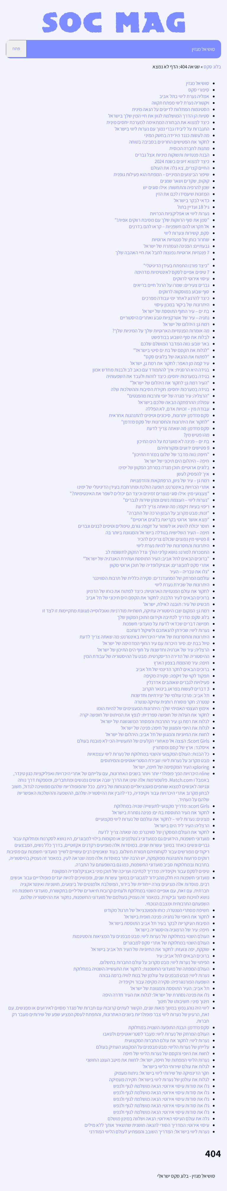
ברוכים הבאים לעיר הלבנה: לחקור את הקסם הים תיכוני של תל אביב (147, 597)
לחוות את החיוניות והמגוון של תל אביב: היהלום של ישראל (157, 734)
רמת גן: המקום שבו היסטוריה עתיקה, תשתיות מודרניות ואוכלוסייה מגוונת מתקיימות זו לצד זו (125, 610)
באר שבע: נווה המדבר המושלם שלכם (175, 343)
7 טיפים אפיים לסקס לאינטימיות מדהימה (171, 272)
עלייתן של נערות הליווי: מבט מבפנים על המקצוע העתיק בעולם (152, 1047)
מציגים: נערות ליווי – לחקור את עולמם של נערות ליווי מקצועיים (152, 819)
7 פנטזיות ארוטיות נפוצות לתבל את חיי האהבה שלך (162, 252)
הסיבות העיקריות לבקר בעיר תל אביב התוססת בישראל (159, 923)
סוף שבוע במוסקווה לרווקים (184, 291)
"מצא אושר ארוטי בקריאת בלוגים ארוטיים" (170, 519)
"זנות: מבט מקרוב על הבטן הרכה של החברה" (168, 513)
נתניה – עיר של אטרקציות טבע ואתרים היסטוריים (164, 317)
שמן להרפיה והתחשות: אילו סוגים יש (176, 187)
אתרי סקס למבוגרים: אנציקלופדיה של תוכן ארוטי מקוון (159, 565)
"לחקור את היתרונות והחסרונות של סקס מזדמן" (165, 422)
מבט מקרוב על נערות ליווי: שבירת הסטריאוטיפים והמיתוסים (154, 760)
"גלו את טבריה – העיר (189, 571)
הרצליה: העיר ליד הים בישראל (181, 825)
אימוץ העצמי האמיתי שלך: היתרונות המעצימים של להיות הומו (153, 708)
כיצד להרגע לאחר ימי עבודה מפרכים (175, 298)
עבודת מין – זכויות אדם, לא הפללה (177, 408)
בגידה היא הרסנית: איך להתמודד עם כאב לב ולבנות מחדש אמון (151, 369)
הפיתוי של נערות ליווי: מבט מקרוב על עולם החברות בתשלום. (154, 962)
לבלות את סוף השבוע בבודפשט (180, 337)
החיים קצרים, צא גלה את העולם (180, 168)
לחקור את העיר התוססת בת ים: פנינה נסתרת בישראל (160, 812)
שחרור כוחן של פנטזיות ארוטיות (180, 239)
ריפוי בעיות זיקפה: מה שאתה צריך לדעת (172, 506)
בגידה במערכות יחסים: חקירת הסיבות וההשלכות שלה (160, 389)
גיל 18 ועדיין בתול (193, 207)
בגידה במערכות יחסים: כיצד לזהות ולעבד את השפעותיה (157, 376)
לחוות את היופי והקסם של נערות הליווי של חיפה (166, 1053)
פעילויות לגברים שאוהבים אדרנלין (178, 682)
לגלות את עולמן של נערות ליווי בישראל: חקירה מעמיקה (159, 1079)
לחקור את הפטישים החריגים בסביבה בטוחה (169, 142)
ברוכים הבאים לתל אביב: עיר (182, 955)
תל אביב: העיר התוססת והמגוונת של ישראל (169, 988)
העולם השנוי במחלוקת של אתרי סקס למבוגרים (166, 942)
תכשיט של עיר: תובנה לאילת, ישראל (176, 604)
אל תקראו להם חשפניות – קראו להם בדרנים (169, 226)
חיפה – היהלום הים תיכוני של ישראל (176, 461)
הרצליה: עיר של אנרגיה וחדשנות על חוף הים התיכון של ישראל (153, 649)
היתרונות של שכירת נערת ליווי (182, 584)
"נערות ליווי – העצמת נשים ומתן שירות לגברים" (166, 500)
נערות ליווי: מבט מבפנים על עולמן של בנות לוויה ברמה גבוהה (154, 975)
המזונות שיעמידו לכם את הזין (182, 194)
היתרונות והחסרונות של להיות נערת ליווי (173, 545)
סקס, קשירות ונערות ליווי (186, 233)
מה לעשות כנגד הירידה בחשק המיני (176, 135)
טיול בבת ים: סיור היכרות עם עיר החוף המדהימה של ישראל (156, 643)
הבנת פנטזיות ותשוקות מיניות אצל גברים (172, 155)
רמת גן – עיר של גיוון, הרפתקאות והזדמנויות (169, 480)
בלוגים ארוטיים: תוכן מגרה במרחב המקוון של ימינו (164, 467)
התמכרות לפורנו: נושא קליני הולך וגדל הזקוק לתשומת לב (157, 552)
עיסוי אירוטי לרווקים (191, 278)
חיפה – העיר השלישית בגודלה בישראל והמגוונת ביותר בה (157, 532)
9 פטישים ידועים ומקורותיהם (183, 448)
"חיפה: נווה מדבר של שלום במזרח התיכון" (170, 454)
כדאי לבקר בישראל (191, 200)
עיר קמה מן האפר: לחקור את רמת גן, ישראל (169, 363)
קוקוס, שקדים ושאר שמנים (184, 181)
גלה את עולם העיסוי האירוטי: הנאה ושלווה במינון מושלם (158, 1118)
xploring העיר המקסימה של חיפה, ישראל (171, 767)
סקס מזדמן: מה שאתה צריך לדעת (178, 428)
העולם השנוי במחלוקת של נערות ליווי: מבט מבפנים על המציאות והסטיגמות (140, 936)
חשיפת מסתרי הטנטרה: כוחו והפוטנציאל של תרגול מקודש (156, 910)
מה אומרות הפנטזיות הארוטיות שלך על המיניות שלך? (160, 330)
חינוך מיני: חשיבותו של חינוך (183, 1001)
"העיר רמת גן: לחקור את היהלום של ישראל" (169, 382)
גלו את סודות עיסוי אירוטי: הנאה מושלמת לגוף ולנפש (161, 1086)
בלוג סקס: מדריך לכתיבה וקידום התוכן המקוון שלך (163, 617)
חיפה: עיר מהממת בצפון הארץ (181, 662)
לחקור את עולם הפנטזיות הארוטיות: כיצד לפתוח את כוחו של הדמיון (148, 591)
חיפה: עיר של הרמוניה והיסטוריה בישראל (172, 929)
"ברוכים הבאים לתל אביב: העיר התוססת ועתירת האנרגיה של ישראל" (146, 558)
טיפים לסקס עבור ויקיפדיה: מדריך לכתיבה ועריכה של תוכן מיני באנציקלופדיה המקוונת (130, 871)
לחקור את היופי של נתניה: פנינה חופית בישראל (166, 916)
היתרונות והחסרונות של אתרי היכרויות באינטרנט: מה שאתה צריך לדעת (144, 636)
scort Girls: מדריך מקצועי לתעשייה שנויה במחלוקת (161, 806)
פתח (16, 48)
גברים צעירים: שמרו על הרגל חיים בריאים (171, 285)
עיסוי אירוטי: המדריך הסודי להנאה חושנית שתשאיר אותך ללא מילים (147, 1125)
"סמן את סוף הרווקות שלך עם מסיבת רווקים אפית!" (162, 220)
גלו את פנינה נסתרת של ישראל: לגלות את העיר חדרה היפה (156, 995)
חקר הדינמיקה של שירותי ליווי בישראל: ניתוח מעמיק (161, 1073)
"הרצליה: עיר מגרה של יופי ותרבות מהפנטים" (168, 395)
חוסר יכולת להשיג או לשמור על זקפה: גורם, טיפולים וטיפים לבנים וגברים (143, 526)
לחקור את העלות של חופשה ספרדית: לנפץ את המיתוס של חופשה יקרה (144, 715)
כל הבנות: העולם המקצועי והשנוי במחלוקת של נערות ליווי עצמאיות (148, 754)
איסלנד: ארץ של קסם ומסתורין (181, 747)
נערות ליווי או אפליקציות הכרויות (179, 213)
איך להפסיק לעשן (193, 474)
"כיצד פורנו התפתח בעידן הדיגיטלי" (176, 265)
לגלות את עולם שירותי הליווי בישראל (176, 1066)
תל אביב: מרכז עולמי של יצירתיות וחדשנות (170, 695)
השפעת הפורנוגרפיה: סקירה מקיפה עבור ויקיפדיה (164, 981)
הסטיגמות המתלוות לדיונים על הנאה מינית (170, 109)
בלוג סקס (212, 66)
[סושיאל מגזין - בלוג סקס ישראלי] (113, 31)
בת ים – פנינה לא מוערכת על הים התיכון (173, 441)
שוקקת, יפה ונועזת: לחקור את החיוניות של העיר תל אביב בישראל (150, 949)
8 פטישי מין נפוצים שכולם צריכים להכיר (173, 539)
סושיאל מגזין (203, 49)
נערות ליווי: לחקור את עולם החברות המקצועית (166, 1040)
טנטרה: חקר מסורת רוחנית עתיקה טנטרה (171, 701)
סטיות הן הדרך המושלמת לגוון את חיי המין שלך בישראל (158, 115)
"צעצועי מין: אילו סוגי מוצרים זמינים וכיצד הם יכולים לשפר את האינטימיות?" (139, 493)
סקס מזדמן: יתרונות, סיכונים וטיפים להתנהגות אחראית (159, 415)
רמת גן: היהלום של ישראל (186, 324)
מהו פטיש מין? (196, 435)
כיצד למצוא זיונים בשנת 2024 (182, 161)
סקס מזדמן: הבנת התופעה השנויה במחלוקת (168, 1027)
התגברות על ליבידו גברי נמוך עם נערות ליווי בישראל (162, 128)
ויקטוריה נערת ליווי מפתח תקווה (180, 102)
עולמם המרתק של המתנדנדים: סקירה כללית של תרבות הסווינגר (151, 578)
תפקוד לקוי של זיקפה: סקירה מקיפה (176, 675)
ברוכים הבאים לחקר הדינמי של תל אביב (172, 669)
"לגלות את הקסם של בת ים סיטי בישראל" (171, 350)
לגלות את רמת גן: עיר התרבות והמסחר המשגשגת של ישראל (154, 721)
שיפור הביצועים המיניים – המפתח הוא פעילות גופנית (161, 174)
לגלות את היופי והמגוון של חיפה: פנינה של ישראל (165, 728)
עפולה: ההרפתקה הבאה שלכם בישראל (173, 402)
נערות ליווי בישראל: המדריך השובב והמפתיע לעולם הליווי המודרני (149, 1131)
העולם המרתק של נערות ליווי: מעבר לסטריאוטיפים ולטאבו (156, 1034)
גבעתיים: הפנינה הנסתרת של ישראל (176, 246)
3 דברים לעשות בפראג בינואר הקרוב (175, 688)
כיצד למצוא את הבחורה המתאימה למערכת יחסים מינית (157, 122)
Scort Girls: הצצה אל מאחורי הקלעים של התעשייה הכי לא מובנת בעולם (143, 741)
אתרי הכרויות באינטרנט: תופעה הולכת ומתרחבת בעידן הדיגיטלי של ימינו (143, 487)
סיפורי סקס (198, 89)
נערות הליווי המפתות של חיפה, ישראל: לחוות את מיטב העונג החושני (147, 1060)
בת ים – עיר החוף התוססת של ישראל (175, 311)
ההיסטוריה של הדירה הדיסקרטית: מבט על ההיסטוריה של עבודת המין (146, 656)
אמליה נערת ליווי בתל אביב (184, 96)
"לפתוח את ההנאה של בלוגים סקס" (176, 356)
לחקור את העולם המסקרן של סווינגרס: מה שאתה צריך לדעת (153, 832)
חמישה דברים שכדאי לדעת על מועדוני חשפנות (166, 623)
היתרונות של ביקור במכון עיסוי (181, 304)
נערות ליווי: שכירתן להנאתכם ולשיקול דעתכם (168, 630)
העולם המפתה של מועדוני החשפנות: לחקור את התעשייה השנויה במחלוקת (141, 968)
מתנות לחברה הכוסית (189, 148)
